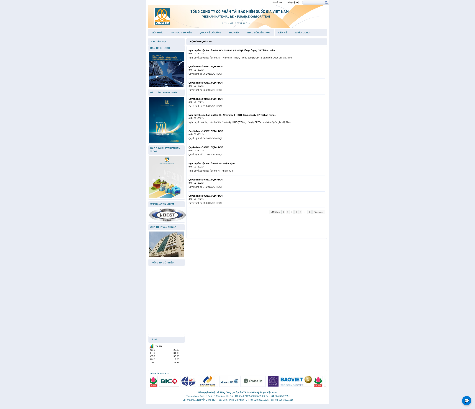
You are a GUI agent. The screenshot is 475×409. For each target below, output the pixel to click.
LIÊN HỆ (282, 32)
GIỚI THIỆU (157, 32)
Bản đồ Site (277, 2)
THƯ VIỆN (234, 32)
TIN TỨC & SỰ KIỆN (181, 32)
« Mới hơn (275, 212)
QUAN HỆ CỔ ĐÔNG (210, 32)
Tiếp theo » (319, 212)
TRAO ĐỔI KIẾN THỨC (259, 32)
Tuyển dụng (302, 32)
